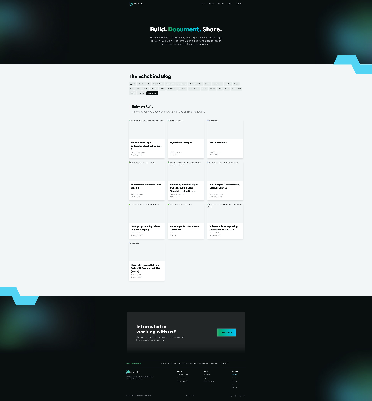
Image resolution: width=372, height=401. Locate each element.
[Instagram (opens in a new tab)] (240, 396)
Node (146, 89)
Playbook (235, 381)
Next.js (132, 93)
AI (148, 84)
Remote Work (157, 84)
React (204, 89)
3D (131, 89)
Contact (234, 375)
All (134, 84)
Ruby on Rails (152, 93)
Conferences (181, 84)
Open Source (194, 89)
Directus (141, 84)
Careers (234, 387)
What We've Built (182, 375)
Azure (138, 89)
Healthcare (171, 89)
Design (207, 84)
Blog (233, 384)
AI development (209, 381)
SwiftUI (212, 89)
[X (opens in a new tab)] (244, 396)
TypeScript (169, 84)
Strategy (141, 93)
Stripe (236, 84)
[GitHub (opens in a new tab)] (236, 396)
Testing (228, 84)
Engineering (218, 84)
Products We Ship (182, 381)
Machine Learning (195, 84)
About (234, 378)
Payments (207, 378)
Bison (162, 89)
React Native (236, 89)
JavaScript (182, 89)
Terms (193, 396)
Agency (154, 89)
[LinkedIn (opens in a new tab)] (231, 396)
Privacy (188, 396)
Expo (226, 89)
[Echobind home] (133, 372)
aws (220, 89)
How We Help (181, 378)
